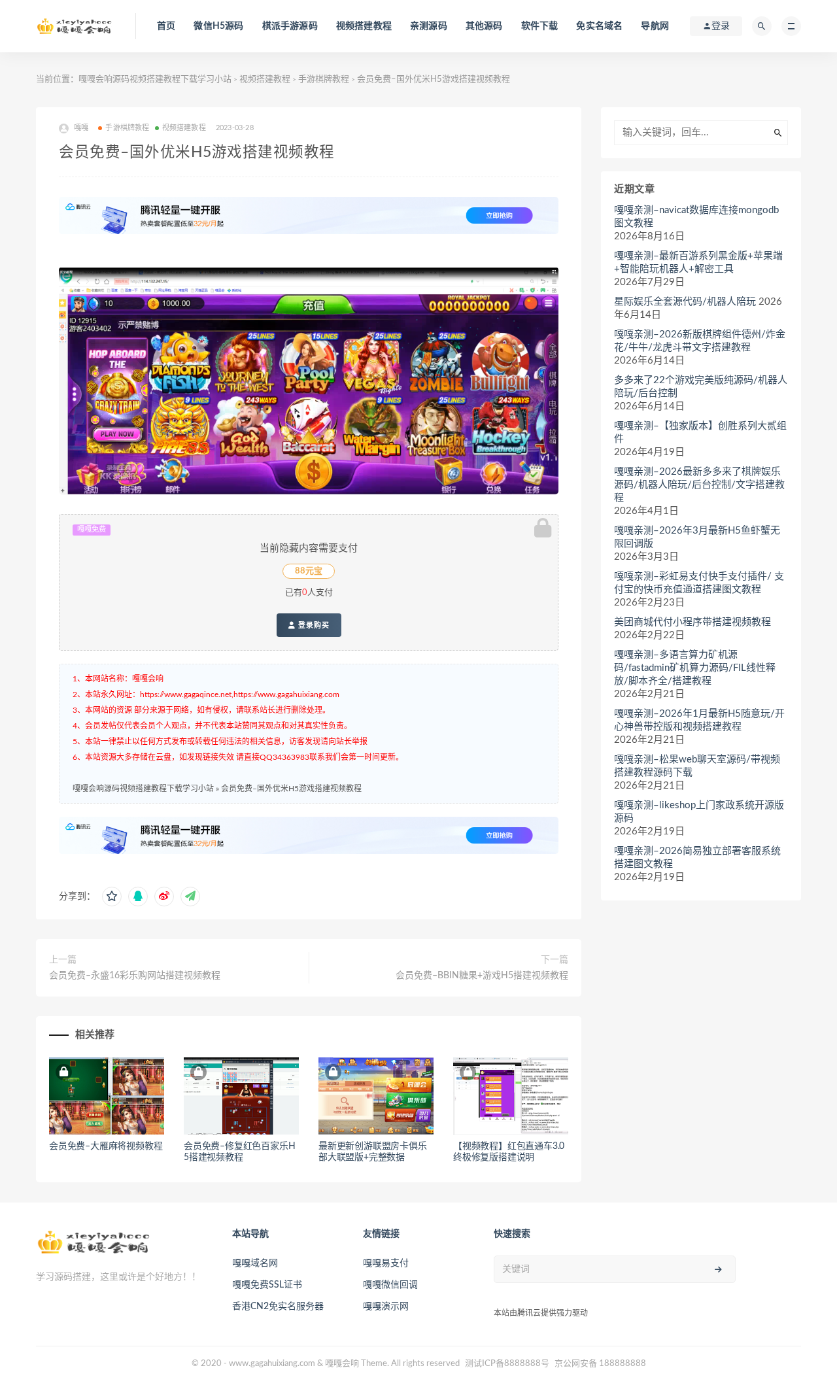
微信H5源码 (218, 26)
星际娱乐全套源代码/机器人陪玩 (685, 302)
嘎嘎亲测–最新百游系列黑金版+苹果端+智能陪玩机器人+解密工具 (698, 262)
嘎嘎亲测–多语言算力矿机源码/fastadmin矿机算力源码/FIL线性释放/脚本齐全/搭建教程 (695, 668)
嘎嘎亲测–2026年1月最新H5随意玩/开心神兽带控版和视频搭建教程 (699, 720)
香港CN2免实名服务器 (278, 1306)
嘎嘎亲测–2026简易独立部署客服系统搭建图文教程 (697, 857)
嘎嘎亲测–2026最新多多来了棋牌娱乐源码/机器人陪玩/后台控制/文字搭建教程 (699, 485)
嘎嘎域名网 (255, 1263)
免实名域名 (599, 26)
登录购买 (313, 625)
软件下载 (539, 26)
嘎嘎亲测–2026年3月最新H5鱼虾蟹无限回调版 (697, 537)
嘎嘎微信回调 (390, 1285)
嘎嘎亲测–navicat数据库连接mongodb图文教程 (696, 216)
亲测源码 (428, 26)
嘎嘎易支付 (386, 1263)
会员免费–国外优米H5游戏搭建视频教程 (291, 789)
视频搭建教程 (364, 26)
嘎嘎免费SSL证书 (267, 1285)
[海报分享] (190, 896)
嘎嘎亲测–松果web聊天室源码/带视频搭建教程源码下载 (697, 766)
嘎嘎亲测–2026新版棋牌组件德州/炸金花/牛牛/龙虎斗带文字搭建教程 (699, 341)
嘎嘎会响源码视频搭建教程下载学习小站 (154, 79)
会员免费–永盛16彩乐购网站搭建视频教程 (134, 975)
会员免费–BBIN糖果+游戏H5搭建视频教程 (482, 975)
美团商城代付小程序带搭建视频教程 (692, 622)
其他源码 (484, 26)
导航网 (655, 26)
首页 (166, 26)
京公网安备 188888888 (600, 1363)
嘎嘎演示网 (386, 1306)
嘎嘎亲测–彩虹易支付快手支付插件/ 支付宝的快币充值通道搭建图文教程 (699, 583)
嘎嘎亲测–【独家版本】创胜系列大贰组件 (700, 432)
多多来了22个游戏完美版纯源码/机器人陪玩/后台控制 (700, 386)
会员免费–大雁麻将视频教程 (105, 1146)
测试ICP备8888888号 (507, 1363)
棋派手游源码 (290, 26)
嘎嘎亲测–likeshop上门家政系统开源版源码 (699, 811)
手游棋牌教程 (323, 79)
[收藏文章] (112, 896)
